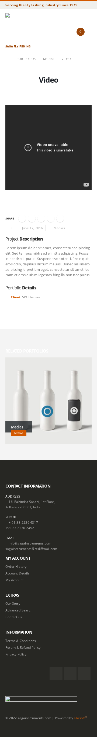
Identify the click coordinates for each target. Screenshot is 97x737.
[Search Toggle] (68, 37)
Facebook (22, 218)
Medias (59, 228)
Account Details (17, 573)
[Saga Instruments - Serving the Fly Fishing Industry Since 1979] (20, 28)
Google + (50, 218)
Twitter (32, 218)
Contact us (13, 617)
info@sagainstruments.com (30, 543)
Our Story (12, 603)
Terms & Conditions (20, 640)
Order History (16, 566)
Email (60, 218)
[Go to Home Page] (7, 59)
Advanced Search (18, 610)
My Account (14, 580)
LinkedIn (41, 218)
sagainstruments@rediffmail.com (31, 548)
